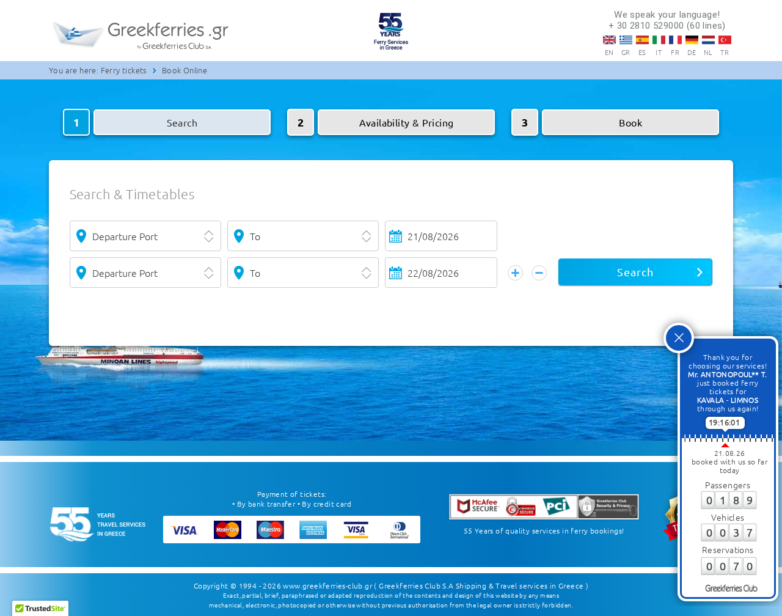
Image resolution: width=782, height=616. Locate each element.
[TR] (725, 39)
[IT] (659, 39)
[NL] (708, 39)
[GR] (626, 39)
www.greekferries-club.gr (327, 585)
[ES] (642, 39)
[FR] (675, 39)
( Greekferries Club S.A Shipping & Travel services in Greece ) (481, 585)
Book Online (184, 70)
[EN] (609, 39)
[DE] (692, 39)
